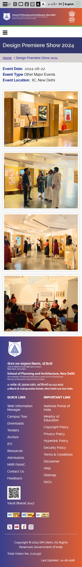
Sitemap (50, 475)
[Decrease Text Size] (49, 4)
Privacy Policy (54, 434)
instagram (32, 4)
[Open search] (77, 4)
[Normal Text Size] (52, 4)
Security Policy (55, 447)
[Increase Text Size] (55, 4)
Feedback (14, 478)
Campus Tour (17, 416)
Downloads (15, 423)
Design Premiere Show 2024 (36, 58)
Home (7, 58)
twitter (15, 4)
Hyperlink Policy (56, 441)
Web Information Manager (19, 407)
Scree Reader (9, 4)
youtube (20, 4)
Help (47, 468)
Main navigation (5, 31)
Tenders (13, 430)
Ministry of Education (51, 418)
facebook (27, 4)
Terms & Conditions (58, 454)
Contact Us (15, 471)
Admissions (15, 458)
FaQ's (48, 482)
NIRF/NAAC (16, 464)
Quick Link (16, 397)
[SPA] (29, 16)
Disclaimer (51, 461)
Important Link (57, 397)
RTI (9, 444)
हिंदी (60, 4)
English (69, 4)
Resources (15, 451)
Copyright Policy (56, 427)
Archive (12, 437)
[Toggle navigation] (5, 4)
